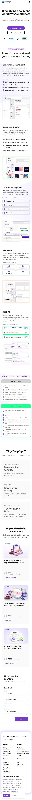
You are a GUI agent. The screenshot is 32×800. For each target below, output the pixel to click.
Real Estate (6, 764)
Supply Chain (6, 768)
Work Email (7, 697)
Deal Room (20, 748)
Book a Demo (15, 33)
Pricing (5, 748)
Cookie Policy (14, 791)
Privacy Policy (6, 751)
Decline (15, 795)
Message (6, 709)
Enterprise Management (23, 753)
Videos (19, 766)
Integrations (6, 749)
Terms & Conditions (8, 753)
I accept (6, 795)
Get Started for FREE (16, 28)
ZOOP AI (19, 755)
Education (5, 766)
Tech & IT (5, 769)
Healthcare (6, 762)
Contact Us (6, 755)
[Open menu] (29, 2)
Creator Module (21, 749)
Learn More (20, 764)
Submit (21, 719)
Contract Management (23, 751)
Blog (18, 762)
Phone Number (8, 703)
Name (6, 691)
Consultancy (6, 771)
